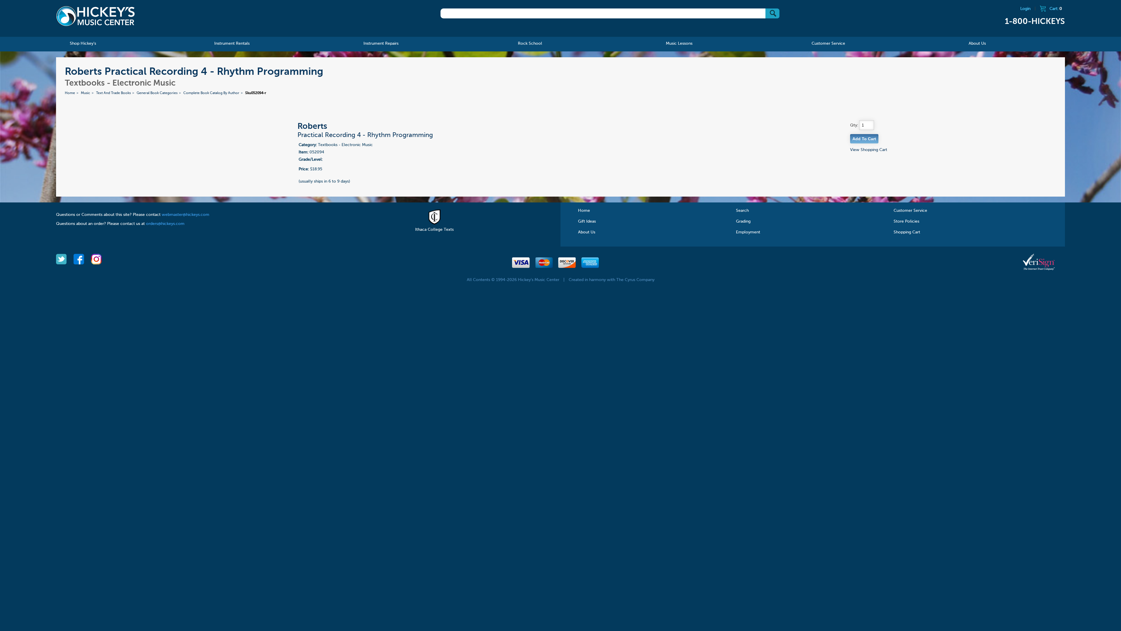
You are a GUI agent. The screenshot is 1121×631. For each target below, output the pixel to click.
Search (742, 211)
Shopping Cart (907, 232)
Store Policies (906, 221)
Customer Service (910, 211)
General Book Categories (157, 93)
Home (70, 93)
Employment (748, 232)
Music (85, 93)
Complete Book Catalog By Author (211, 93)
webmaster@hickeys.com (185, 215)
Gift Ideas (587, 221)
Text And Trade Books (113, 93)
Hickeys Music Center (95, 16)
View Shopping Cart (868, 150)
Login (1025, 9)
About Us (586, 232)
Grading (743, 221)
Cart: (1055, 9)
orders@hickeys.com (165, 224)
